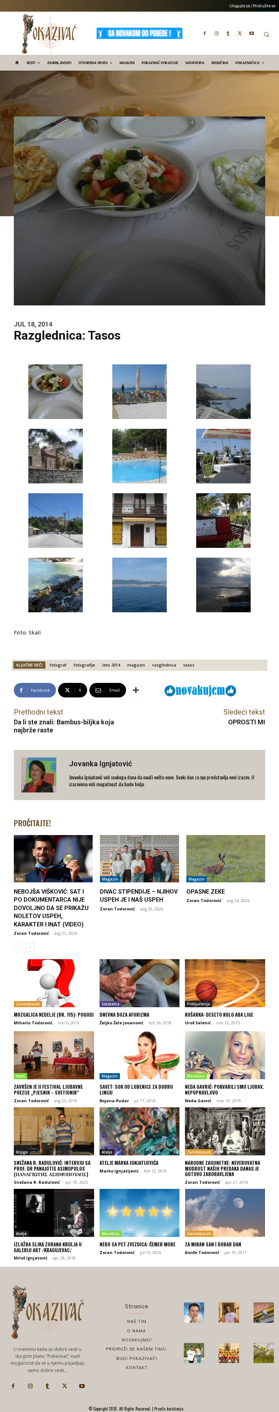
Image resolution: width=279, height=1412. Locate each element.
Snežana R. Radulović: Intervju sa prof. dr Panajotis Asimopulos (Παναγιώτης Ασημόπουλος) (52, 1168)
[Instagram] (217, 33)
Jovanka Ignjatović (100, 763)
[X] (240, 33)
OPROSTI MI (246, 722)
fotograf (58, 665)
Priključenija (198, 1003)
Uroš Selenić (198, 1022)
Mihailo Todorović (33, 1022)
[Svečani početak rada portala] (229, 1353)
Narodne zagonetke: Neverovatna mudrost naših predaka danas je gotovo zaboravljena (222, 1168)
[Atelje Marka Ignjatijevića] (140, 1131)
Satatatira (111, 1003)
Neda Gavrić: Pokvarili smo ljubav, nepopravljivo (224, 1089)
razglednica (164, 665)
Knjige (22, 1152)
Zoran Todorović (31, 933)
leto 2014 (111, 665)
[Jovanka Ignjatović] (41, 775)
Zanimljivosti (28, 1003)
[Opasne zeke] (225, 858)
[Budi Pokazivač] (194, 1353)
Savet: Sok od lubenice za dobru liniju (136, 1089)
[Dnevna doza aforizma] (140, 983)
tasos (188, 665)
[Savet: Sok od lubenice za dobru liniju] (140, 1055)
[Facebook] (205, 33)
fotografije (84, 665)
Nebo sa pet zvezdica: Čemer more (137, 1244)
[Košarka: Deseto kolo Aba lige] (225, 983)
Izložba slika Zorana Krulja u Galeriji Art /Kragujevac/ (48, 1247)
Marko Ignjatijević (119, 1171)
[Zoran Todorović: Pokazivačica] (264, 1312)
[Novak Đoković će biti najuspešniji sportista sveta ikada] (194, 1312)
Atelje (107, 1152)
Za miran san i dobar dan (213, 1244)
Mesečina (196, 1076)
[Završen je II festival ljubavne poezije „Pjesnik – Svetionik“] (54, 1055)
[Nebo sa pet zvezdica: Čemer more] (140, 1213)
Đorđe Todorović (202, 1252)
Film (19, 879)
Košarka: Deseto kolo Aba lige (219, 1014)
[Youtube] (251, 33)
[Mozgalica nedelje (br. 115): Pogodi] (54, 983)
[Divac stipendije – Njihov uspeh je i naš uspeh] (139, 858)
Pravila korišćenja (168, 1409)
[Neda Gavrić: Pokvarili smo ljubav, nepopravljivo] (225, 1055)
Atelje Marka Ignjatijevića (129, 1162)
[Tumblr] (228, 33)
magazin (136, 665)
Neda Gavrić (198, 1100)
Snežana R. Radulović (37, 1182)
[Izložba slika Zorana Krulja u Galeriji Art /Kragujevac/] (54, 1213)
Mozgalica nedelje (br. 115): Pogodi (54, 1014)
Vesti (20, 1076)
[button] (266, 34)
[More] (135, 690)
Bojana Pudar (114, 1100)
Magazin (110, 879)
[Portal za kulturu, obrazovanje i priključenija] (49, 34)
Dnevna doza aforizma (124, 1014)
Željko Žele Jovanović (121, 1022)
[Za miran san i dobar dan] (225, 1213)
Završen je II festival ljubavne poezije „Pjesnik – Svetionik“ (48, 1089)
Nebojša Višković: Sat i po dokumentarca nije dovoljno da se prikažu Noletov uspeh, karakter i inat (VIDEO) (51, 908)
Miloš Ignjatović (31, 1258)
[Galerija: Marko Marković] (264, 1353)
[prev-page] (18, 947)
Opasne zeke (205, 891)
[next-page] (30, 947)
